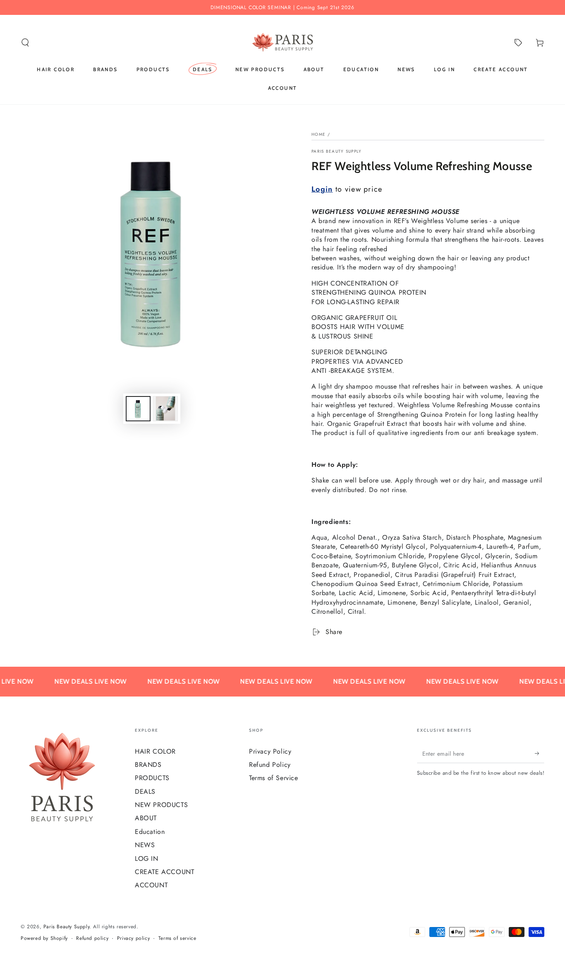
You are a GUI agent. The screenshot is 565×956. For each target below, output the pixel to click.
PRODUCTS (152, 778)
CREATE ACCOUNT (164, 872)
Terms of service (177, 938)
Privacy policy (133, 938)
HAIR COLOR (155, 751)
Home (318, 134)
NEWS (145, 845)
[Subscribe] (539, 754)
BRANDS (148, 764)
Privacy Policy (270, 751)
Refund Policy (270, 764)
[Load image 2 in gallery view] (165, 408)
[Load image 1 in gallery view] (138, 408)
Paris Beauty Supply (336, 151)
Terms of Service (273, 778)
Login (322, 189)
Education (150, 831)
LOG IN (146, 858)
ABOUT (146, 818)
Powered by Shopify (44, 938)
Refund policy (92, 938)
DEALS (145, 791)
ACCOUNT (151, 885)
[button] (25, 43)
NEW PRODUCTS (161, 804)
